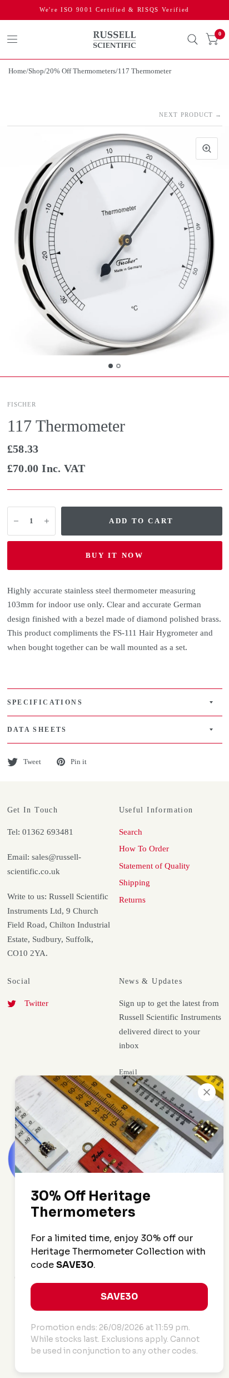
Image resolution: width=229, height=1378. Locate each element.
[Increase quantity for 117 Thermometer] (46, 521)
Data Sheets (37, 729)
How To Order (144, 848)
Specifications (45, 702)
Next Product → (190, 114)
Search (130, 831)
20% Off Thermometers (81, 71)
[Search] (192, 39)
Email (128, 1072)
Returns (132, 899)
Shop (36, 71)
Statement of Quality (154, 865)
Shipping (134, 882)
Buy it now (115, 555)
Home (17, 71)
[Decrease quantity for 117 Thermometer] (16, 521)
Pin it (79, 761)
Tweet (32, 761)
